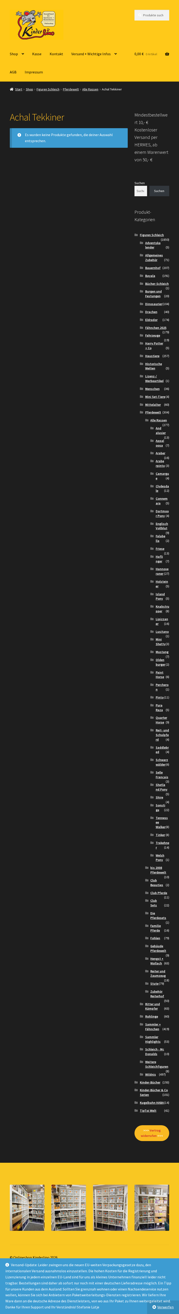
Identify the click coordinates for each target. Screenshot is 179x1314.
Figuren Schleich (48, 89)
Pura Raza (159, 707)
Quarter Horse (161, 719)
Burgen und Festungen (153, 293)
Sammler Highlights (153, 1039)
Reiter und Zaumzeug (158, 973)
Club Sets (153, 902)
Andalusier (161, 430)
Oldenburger (160, 662)
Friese (160, 549)
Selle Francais (162, 774)
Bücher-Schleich (157, 284)
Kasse (36, 54)
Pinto (160, 697)
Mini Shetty (160, 641)
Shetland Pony (161, 787)
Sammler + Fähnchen (153, 1026)
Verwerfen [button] (165, 1307)
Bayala (150, 276)
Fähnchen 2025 (155, 328)
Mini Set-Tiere (155, 397)
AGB (13, 72)
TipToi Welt (148, 1110)
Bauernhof (153, 268)
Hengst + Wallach (156, 960)
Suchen (139, 183)
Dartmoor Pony (162, 513)
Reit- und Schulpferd (162, 735)
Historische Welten (153, 366)
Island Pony (160, 596)
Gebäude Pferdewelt (158, 948)
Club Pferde (158, 893)
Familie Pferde (155, 928)
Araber (160, 453)
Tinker (160, 835)
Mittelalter (153, 404)
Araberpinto (160, 463)
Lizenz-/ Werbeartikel (154, 378)
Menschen (152, 389)
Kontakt (56, 54)
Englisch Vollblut (162, 526)
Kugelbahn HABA (152, 1103)
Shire (159, 797)
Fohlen (155, 938)
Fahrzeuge (152, 335)
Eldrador (151, 320)
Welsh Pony (160, 857)
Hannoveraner (162, 571)
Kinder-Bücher (150, 1082)
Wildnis (150, 1074)
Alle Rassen (90, 89)
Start (18, 89)
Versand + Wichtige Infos (91, 54)
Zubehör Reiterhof (157, 993)
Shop (14, 54)
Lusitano (162, 631)
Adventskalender (153, 245)
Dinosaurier (153, 304)
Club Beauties (156, 882)
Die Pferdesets (158, 915)
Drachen (151, 312)
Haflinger (159, 558)
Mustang (162, 652)
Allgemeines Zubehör (154, 257)
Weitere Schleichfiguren (156, 1064)
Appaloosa (160, 443)
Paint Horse (160, 674)
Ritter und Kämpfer (152, 1006)
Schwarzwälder (162, 762)
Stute (154, 983)
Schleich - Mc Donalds (154, 1051)
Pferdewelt (71, 89)
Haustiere (152, 356)
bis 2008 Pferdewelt (158, 870)
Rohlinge (151, 1016)
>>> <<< (152, 1133)
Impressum (34, 72)
